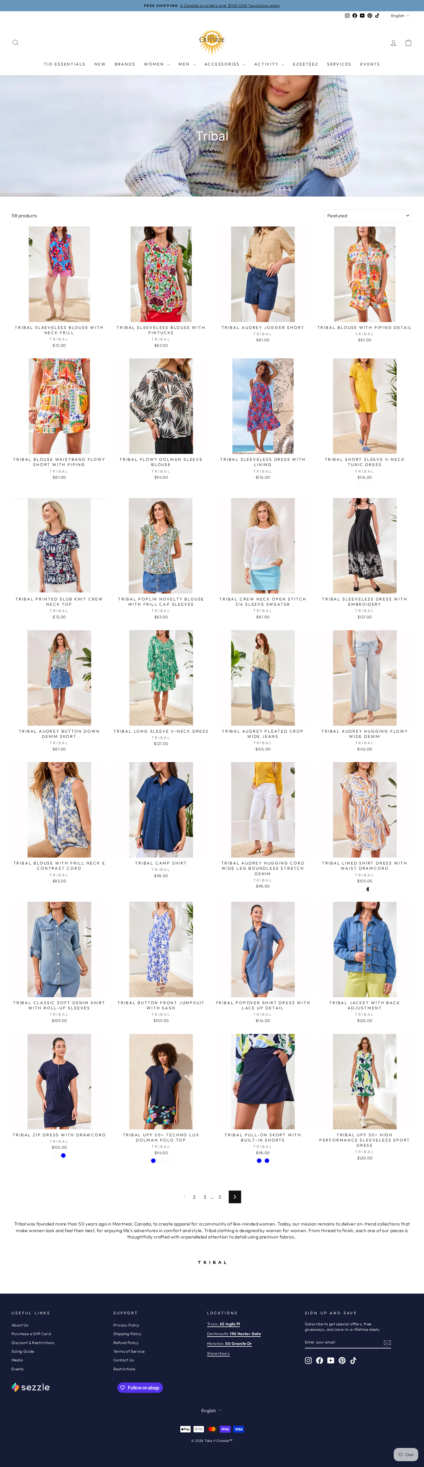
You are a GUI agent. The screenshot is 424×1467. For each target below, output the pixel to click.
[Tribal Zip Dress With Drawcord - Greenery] (55, 1155)
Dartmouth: (234, 1333)
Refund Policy (125, 1342)
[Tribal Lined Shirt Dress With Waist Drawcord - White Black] (369, 889)
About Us (20, 1325)
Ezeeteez (305, 64)
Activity (267, 64)
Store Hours (218, 1353)
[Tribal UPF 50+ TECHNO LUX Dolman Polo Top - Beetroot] (169, 1160)
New (100, 64)
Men (185, 64)
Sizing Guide (23, 1351)
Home (199, 123)
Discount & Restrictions (33, 1342)
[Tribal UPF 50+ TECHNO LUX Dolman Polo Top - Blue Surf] (161, 1160)
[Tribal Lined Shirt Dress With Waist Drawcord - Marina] (361, 889)
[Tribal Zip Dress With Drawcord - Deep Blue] (63, 1155)
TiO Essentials (65, 64)
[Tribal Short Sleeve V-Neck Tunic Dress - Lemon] (361, 485)
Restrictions (124, 1368)
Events (370, 64)
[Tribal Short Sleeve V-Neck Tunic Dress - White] (369, 485)
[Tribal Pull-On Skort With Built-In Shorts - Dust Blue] (267, 1160)
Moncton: (229, 1343)
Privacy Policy (126, 1325)
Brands (125, 64)
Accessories (223, 64)
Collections (218, 123)
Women (155, 64)
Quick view (59, 315)
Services (339, 64)
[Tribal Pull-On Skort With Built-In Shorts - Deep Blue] (259, 1160)
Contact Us (123, 1360)
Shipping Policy (127, 1333)
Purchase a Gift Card (31, 1333)
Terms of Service (129, 1351)
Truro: (223, 1323)
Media (17, 1360)
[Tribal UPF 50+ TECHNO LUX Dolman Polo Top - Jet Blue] (153, 1160)
